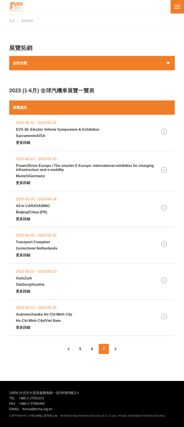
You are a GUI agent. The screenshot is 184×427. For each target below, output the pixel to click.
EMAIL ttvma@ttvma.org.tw (30, 409)
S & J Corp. (109, 415)
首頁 (12, 20)
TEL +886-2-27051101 (26, 398)
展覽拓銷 (27, 20)
